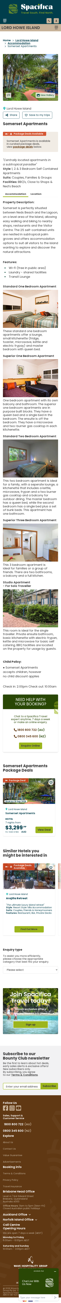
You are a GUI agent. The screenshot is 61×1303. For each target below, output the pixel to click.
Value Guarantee (12, 1155)
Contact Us (9, 1148)
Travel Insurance (12, 1186)
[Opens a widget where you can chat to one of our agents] (39, 1284)
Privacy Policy (10, 1180)
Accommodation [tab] (15, 194)
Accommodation (19, 43)
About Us (8, 1142)
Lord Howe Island (26, 40)
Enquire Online (30, 746)
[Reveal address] (30, 1214)
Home (7, 40)
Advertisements (12, 1161)
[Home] (27, 24)
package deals (23, 147)
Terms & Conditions (24, 1075)
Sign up (30, 1024)
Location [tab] (36, 194)
